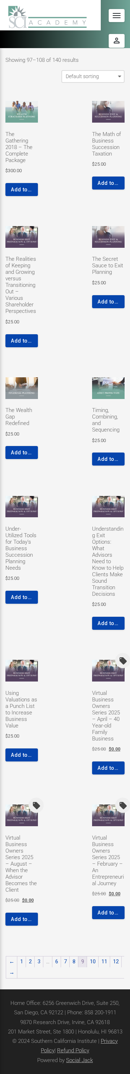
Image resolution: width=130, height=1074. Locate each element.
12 (116, 961)
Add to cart (24, 189)
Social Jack (79, 1060)
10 (93, 961)
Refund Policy (73, 1050)
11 (104, 961)
